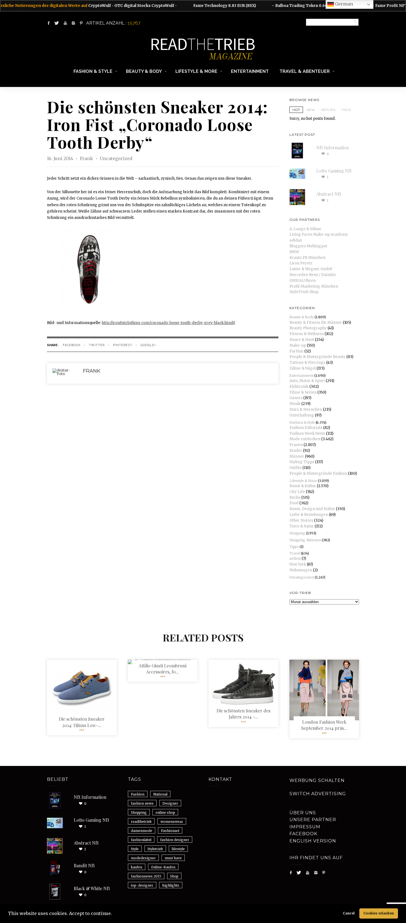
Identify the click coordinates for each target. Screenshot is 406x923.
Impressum (304, 826)
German (343, 4)
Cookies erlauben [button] (378, 913)
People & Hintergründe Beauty (317, 356)
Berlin (294, 497)
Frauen (296, 444)
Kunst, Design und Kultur (312, 508)
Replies (328, 110)
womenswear (171, 821)
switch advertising (317, 793)
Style (135, 849)
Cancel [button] (349, 913)
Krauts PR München (307, 257)
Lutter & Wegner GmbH (310, 269)
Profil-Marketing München (313, 286)
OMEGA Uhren (302, 280)
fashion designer (174, 840)
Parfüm (296, 351)
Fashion (137, 794)
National (160, 794)
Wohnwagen (300, 570)
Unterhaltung (301, 415)
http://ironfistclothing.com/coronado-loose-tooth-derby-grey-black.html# (168, 322)
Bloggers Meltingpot (308, 246)
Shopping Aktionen (305, 540)
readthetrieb (141, 821)
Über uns (302, 812)
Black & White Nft (92, 888)
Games (295, 398)
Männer (296, 456)
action (295, 558)
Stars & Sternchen (305, 409)
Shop (174, 876)
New (311, 110)
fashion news (142, 803)
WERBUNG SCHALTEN (317, 780)
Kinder (295, 450)
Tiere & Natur (301, 526)
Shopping (297, 533)
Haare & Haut (301, 339)
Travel (294, 553)
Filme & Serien (303, 392)
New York (297, 564)
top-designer (142, 885)
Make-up (297, 345)
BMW (294, 252)
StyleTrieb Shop (303, 292)
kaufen (136, 867)
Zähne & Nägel (302, 368)
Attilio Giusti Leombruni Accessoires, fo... (162, 669)
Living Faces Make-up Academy (318, 234)
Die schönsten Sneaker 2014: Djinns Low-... (82, 722)
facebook (72, 345)
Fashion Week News (307, 433)
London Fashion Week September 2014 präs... (324, 725)
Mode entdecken (304, 439)
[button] (114, 914)
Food (294, 503)
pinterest (122, 345)
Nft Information (332, 147)
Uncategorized (116, 158)
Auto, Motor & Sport (307, 380)
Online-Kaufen (163, 867)
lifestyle (178, 849)
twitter (97, 345)
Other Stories (301, 520)
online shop (165, 812)
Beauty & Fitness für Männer (315, 322)
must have (173, 858)
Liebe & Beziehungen (308, 514)
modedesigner (143, 858)
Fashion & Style (92, 71)
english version (312, 841)
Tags (346, 110)
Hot (296, 110)
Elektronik (299, 386)
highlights (170, 885)
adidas (295, 240)
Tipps (294, 547)
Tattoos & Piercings (307, 362)
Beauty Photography (308, 328)
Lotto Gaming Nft (334, 171)
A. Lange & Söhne (305, 229)
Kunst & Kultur (302, 486)
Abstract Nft (328, 194)
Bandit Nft (84, 865)
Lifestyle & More (196, 71)
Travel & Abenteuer (305, 71)
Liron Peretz (300, 263)
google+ (148, 345)
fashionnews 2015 (146, 876)
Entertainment (250, 71)
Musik (294, 403)
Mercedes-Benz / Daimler (312, 274)
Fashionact (170, 831)
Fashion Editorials (305, 427)
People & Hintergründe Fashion (318, 473)
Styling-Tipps (301, 462)
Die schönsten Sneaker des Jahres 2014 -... (243, 714)
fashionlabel (141, 840)
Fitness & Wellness (306, 333)
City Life (297, 491)
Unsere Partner (312, 819)
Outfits (295, 467)
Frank (87, 158)
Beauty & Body (144, 71)
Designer (170, 803)
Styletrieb (155, 849)
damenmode (141, 831)
